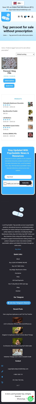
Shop (18, 287)
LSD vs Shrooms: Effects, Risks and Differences (17, 324)
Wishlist (18, 291)
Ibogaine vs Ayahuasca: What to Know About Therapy (17, 335)
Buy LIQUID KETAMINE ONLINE (18, 262)
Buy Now (18, 249)
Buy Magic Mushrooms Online (18, 269)
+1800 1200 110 (18, 374)
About (18, 259)
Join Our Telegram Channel (20, 303)
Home (5, 35)
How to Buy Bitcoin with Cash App (18, 284)
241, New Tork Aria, (18, 380)
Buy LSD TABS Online (18, 266)
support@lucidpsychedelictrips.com (20, 9)
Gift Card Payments (18, 280)
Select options (9, 80)
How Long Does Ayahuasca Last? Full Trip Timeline (17, 314)
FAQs (18, 277)
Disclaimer (18, 273)
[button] (19, 16)
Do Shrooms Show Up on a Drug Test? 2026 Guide (17, 346)
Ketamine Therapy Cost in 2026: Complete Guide (17, 356)
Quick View (9, 86)
